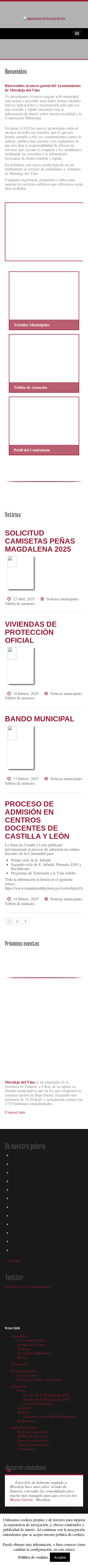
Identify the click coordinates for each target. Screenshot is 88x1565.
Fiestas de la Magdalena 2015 (46, 1394)
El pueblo (18, 1386)
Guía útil (24, 1407)
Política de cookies (33, 1557)
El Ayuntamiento (24, 1370)
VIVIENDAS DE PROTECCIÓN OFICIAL (31, 632)
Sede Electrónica (24, 1427)
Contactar (19, 1363)
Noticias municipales (62, 598)
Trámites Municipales (32, 324)
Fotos (21, 1390)
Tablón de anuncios (20, 603)
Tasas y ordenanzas (32, 1440)
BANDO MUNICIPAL (39, 719)
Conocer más (15, 1112)
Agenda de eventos (31, 1344)
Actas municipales (31, 1339)
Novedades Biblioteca (34, 1352)
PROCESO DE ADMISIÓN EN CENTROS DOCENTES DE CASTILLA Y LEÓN (37, 820)
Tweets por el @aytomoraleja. (28, 1286)
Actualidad (19, 1335)
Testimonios (26, 1420)
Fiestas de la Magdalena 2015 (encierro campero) (46, 1401)
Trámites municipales (33, 1444)
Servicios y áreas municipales (40, 1379)
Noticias (23, 1348)
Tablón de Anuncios (30, 387)
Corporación (27, 1375)
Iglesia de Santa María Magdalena (50, 1416)
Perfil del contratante (33, 1431)
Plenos (22, 1357)
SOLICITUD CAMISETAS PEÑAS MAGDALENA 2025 (40, 541)
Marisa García (22, 1499)
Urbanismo (25, 1448)
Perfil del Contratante (32, 450)
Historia (23, 1411)
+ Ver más (13, 1260)
